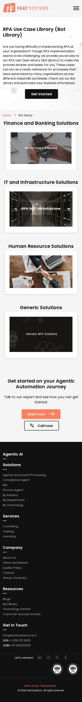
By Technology (13, 505)
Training (8, 531)
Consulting (10, 526)
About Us (9, 558)
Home (7, 115)
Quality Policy (12, 568)
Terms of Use (31, 685)
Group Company (15, 578)
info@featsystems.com (20, 635)
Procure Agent (13, 490)
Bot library (10, 604)
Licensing (9, 536)
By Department (14, 500)
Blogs (6, 599)
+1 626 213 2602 (20, 640)
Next (77, 210)
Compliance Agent (16, 480)
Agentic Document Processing (24, 475)
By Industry (10, 495)
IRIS (5, 485)
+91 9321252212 (21, 645)
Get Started (41, 94)
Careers (8, 573)
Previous (5, 210)
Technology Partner (17, 609)
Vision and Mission (15, 563)
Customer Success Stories (22, 614)
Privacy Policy (48, 685)
